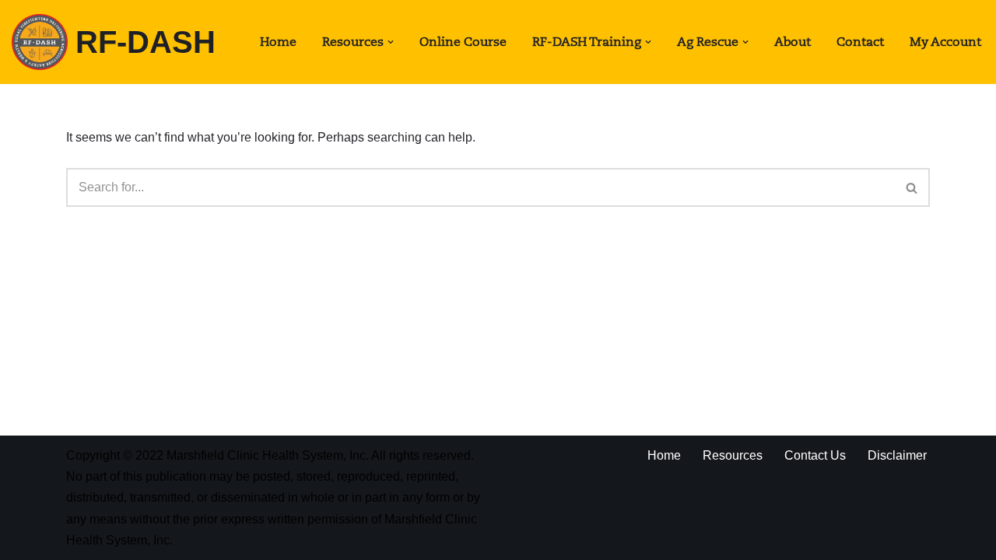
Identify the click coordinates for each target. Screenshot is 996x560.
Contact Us (815, 455)
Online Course (463, 42)
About (792, 42)
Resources (733, 455)
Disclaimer (897, 455)
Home (278, 42)
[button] (391, 42)
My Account (945, 42)
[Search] (912, 187)
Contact (860, 42)
